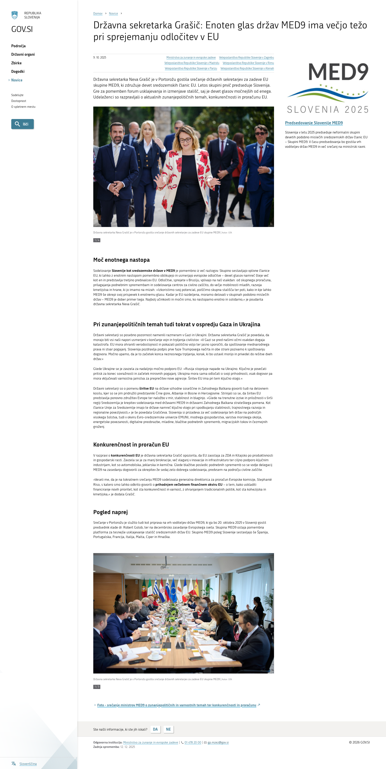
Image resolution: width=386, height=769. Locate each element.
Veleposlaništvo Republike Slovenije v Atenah (247, 68)
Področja (18, 45)
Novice (17, 80)
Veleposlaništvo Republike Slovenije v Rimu (248, 63)
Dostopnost (18, 101)
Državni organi (23, 54)
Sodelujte (17, 95)
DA (155, 729)
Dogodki (18, 71)
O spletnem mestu (23, 107)
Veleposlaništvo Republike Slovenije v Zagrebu (246, 57)
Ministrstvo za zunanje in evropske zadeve (191, 57)
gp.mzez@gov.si (218, 742)
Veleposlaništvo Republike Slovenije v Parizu (191, 68)
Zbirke (16, 63)
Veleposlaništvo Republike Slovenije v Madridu (191, 63)
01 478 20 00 (193, 742)
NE (168, 729)
